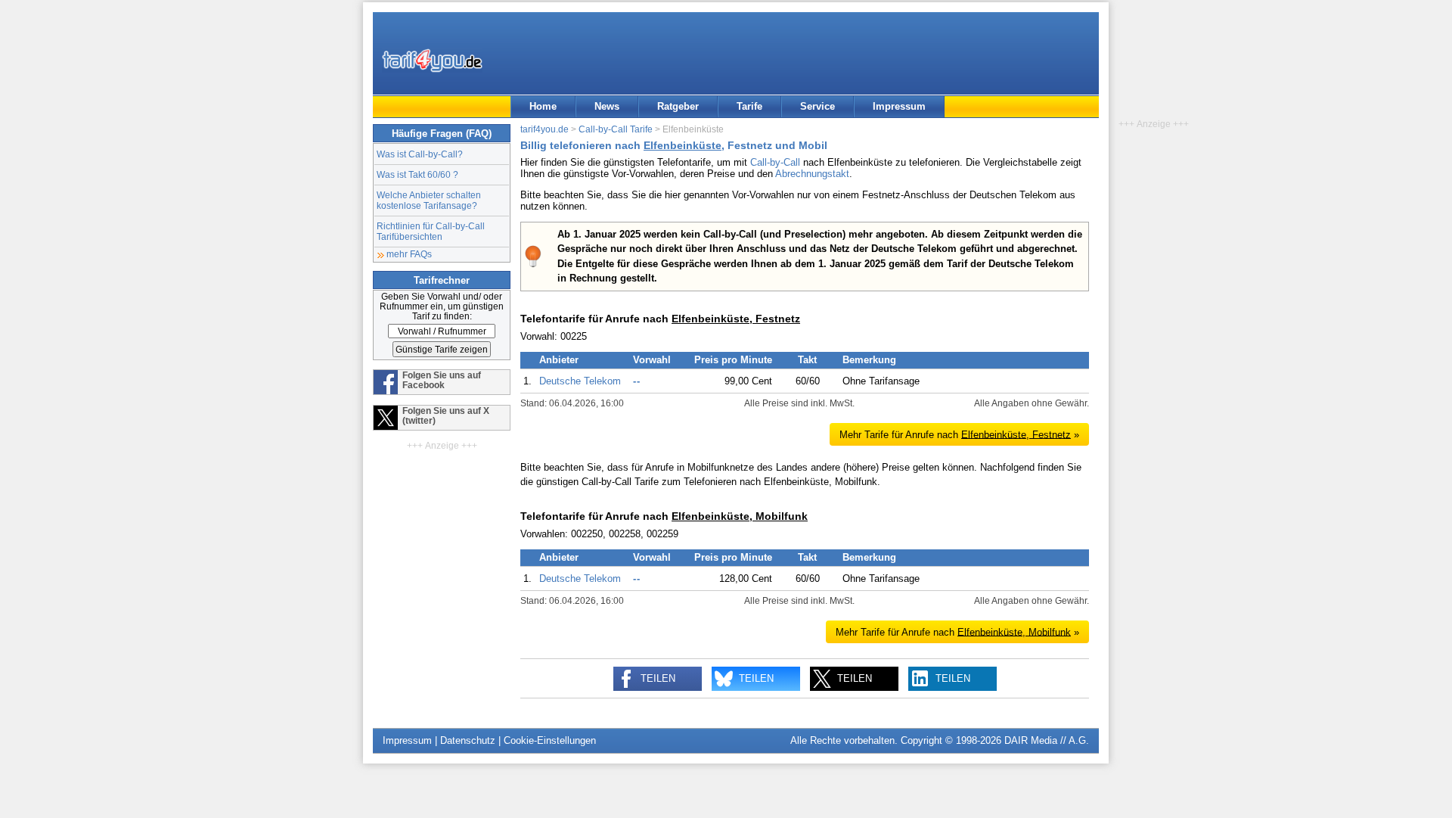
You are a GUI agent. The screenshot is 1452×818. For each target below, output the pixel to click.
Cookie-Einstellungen (550, 740)
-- (637, 381)
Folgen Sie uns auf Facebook (441, 380)
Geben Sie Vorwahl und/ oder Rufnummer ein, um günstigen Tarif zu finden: (442, 306)
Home (543, 106)
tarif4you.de (544, 129)
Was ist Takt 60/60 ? (417, 174)
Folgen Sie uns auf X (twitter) (445, 415)
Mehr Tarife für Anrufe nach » (959, 434)
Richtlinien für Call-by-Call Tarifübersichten (431, 231)
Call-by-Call (775, 162)
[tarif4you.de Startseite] (432, 60)
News (606, 106)
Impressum (899, 106)
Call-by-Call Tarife (616, 129)
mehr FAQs (409, 254)
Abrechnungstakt (812, 173)
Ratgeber (678, 106)
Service (817, 106)
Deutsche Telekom (580, 381)
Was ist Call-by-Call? (420, 154)
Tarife (749, 106)
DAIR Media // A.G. (1046, 740)
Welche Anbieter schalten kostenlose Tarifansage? (429, 200)
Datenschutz (467, 740)
